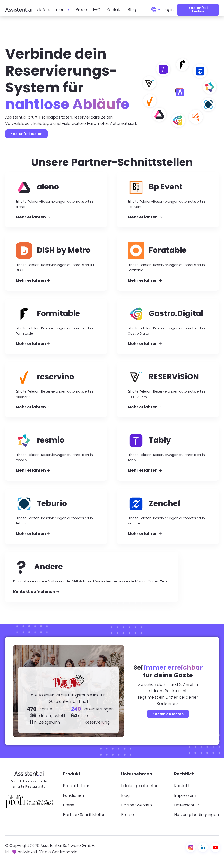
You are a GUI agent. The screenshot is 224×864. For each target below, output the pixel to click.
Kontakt (114, 9)
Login (169, 9)
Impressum (185, 795)
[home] (18, 10)
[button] (52, 10)
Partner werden (136, 805)
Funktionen (73, 795)
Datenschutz (186, 805)
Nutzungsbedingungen (196, 815)
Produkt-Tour (76, 786)
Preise (81, 9)
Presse (127, 815)
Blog (132, 9)
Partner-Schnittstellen (84, 815)
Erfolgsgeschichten (139, 786)
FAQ (96, 9)
